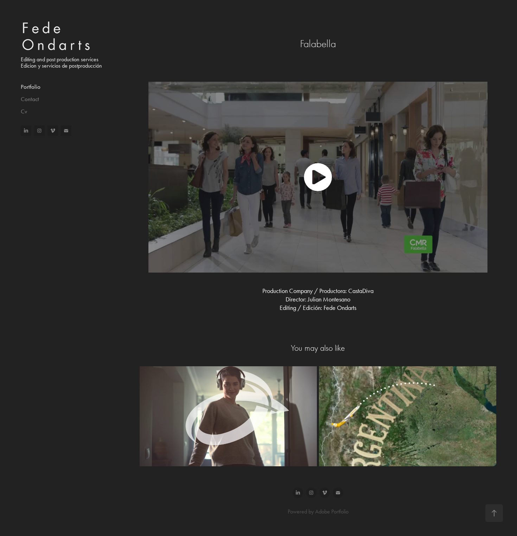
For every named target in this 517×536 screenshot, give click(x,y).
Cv (24, 111)
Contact (30, 98)
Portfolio (30, 86)
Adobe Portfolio (332, 511)
